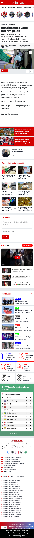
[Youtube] (18, 452)
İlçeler (17, 316)
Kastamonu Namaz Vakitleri (12, 461)
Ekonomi (27, 7)
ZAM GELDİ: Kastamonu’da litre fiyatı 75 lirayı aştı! (8, 193)
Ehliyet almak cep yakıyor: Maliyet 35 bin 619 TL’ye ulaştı (25, 177)
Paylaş (5, 71)
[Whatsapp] (25, 452)
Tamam (23, 535)
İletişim (5, 476)
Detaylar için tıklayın (17, 434)
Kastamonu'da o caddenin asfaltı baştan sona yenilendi (23, 347)
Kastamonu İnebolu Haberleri (11, 504)
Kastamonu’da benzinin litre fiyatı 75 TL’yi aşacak (9, 209)
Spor (16, 307)
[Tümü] (31, 294)
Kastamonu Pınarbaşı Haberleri (12, 508)
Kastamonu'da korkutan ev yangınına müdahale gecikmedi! (22, 329)
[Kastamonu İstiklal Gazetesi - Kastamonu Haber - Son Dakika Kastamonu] (17, 3)
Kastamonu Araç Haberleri (10, 484)
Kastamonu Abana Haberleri (11, 480)
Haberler (4, 24)
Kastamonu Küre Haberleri (10, 506)
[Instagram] (15, 452)
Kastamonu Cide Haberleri (10, 492)
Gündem (11, 7)
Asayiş (3, 7)
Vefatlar (10, 374)
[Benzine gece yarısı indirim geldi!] (17, 59)
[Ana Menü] (2, 2)
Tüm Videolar (27, 245)
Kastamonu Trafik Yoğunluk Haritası (14, 463)
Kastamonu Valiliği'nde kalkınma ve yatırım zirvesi (22, 302)
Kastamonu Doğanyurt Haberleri (12, 498)
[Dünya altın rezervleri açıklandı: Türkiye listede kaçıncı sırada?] (25, 202)
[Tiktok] (21, 452)
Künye (12, 476)
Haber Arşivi (7, 471)
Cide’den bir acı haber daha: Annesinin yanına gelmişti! (29, 357)
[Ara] (32, 2)
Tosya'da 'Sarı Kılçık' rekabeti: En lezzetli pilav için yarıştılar (23, 320)
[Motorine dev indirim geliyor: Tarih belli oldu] (9, 170)
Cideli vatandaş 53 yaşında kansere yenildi (10, 379)
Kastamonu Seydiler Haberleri (11, 512)
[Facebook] (8, 452)
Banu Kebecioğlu (17, 151)
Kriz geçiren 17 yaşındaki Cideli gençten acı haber (11, 368)
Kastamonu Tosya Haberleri (11, 516)
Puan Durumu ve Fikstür (10, 465)
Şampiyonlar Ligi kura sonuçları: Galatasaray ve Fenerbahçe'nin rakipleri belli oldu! (23, 338)
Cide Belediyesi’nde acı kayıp (28, 379)
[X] (12, 452)
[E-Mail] (13, 155)
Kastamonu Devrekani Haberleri (12, 496)
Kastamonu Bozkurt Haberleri (11, 488)
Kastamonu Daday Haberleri (11, 494)
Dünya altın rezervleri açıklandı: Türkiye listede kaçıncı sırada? (25, 209)
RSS (5, 527)
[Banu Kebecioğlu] (6, 153)
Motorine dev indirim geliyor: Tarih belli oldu (8, 177)
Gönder (5, 237)
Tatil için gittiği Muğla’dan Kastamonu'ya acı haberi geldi (28, 368)
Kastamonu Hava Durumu (11, 459)
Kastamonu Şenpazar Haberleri (12, 510)
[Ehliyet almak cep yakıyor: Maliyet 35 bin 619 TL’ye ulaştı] (25, 170)
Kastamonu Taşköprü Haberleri (12, 514)
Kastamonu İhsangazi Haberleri (12, 502)
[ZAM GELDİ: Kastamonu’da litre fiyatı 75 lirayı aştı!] (9, 186)
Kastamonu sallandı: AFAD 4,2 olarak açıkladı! (10, 357)
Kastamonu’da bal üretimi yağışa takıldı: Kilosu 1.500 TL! (25, 193)
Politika (19, 7)
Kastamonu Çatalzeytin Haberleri (13, 490)
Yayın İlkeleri (20, 476)
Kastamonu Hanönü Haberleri (11, 500)
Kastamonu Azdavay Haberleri (12, 486)
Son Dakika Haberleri (10, 469)
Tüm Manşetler (8, 467)
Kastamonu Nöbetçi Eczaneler (12, 457)
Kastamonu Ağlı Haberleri (10, 482)
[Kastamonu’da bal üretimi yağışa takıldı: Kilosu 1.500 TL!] (25, 186)
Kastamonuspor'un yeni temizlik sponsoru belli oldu (23, 311)
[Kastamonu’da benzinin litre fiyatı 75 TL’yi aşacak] (9, 202)
